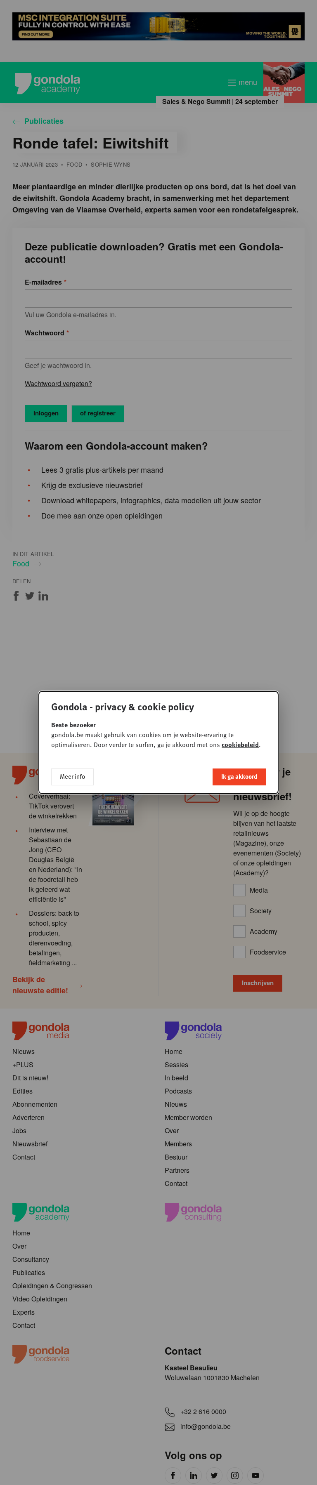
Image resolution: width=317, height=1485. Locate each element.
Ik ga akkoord (239, 776)
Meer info (72, 776)
